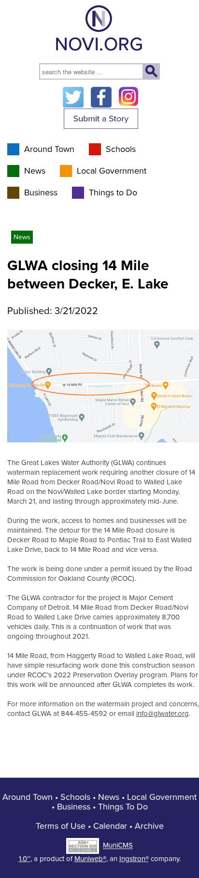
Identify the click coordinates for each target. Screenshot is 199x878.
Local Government (111, 170)
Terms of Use (60, 826)
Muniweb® (90, 858)
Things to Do (113, 192)
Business (40, 192)
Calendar (110, 826)
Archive (149, 826)
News (34, 170)
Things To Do (123, 806)
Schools (121, 149)
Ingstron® (134, 858)
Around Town (49, 149)
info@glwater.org (162, 713)
